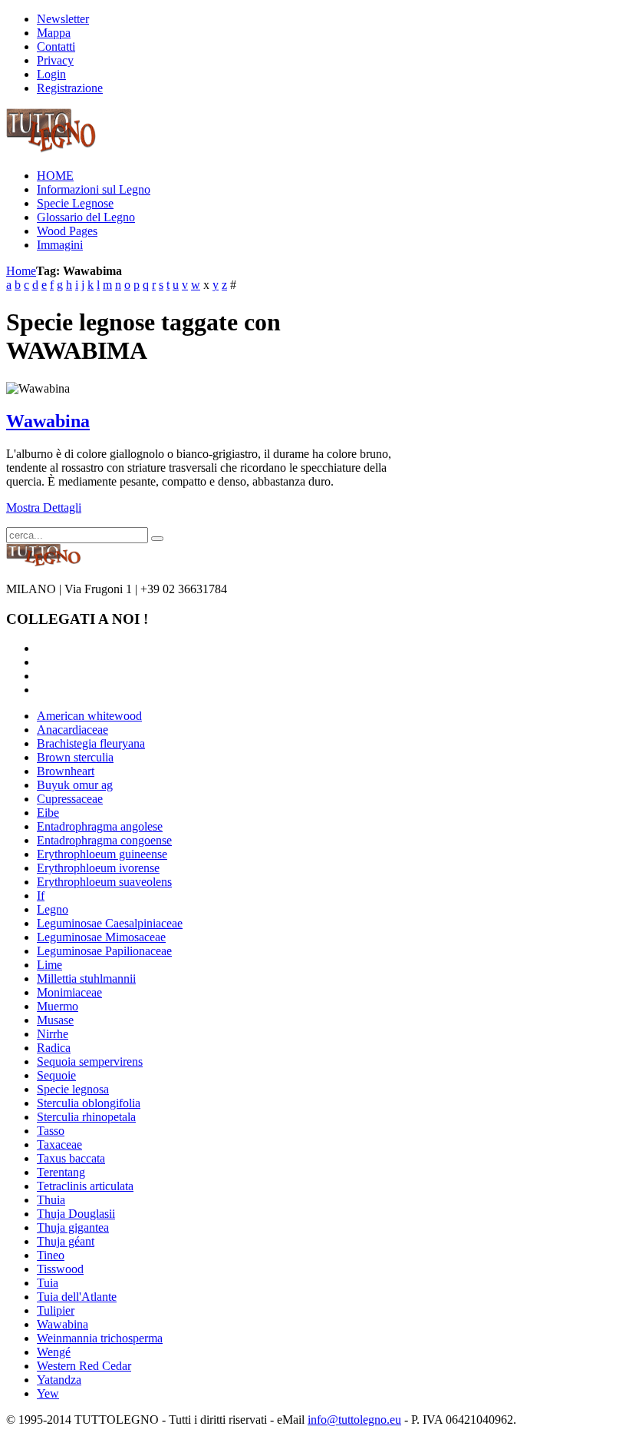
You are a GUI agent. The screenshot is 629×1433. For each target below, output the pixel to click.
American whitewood (89, 715)
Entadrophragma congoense (104, 840)
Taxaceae (59, 1144)
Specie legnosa (73, 1089)
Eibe (48, 812)
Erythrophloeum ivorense (98, 867)
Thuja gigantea (73, 1227)
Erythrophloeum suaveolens (104, 881)
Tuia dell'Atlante (77, 1296)
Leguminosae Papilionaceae (104, 950)
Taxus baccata (71, 1158)
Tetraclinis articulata (85, 1186)
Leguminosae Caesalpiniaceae (110, 923)
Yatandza (59, 1379)
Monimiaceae (69, 992)
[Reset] (157, 538)
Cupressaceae (70, 798)
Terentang (61, 1172)
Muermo (57, 1006)
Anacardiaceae (72, 729)
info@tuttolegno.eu (354, 1419)
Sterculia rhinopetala (86, 1116)
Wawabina (48, 421)
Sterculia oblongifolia (88, 1103)
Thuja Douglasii (76, 1213)
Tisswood (60, 1268)
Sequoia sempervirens (90, 1061)
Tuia (47, 1282)
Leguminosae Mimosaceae (101, 937)
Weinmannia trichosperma (100, 1338)
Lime (49, 964)
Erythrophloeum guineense (102, 854)
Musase (55, 1020)
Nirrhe (52, 1033)
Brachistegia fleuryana (91, 743)
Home (21, 270)
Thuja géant (65, 1241)
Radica (54, 1047)
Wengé (54, 1351)
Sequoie (56, 1075)
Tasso (50, 1130)
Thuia (51, 1199)
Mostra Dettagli (43, 507)
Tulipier (55, 1310)
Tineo (50, 1255)
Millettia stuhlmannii (86, 978)
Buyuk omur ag (75, 784)
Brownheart (65, 771)
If (40, 895)
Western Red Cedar (84, 1365)
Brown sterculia (75, 757)
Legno (52, 909)
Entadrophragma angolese (100, 826)
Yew (48, 1393)
